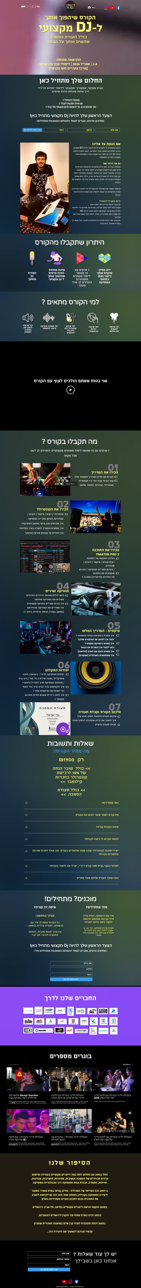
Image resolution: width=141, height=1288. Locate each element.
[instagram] (106, 7)
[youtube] (112, 7)
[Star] (119, 725)
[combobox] (13, 1064)
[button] (128, 1064)
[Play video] (70, 390)
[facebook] (118, 7)
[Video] (116, 481)
